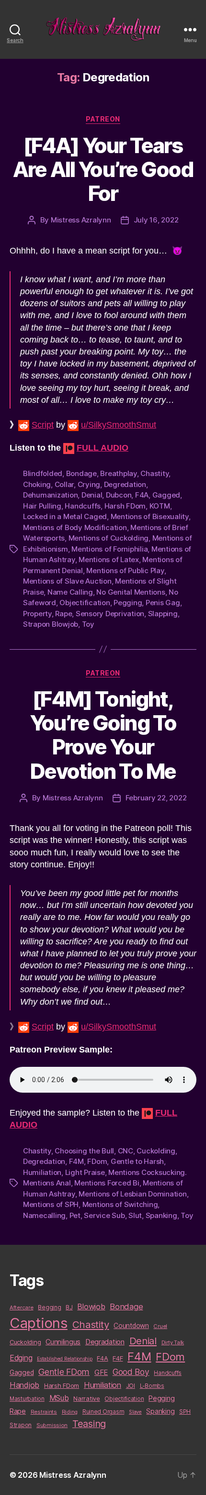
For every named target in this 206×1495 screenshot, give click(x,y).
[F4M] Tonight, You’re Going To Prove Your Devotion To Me (103, 735)
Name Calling (70, 592)
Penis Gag (163, 602)
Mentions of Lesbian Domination (132, 1193)
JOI (130, 1385)
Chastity (154, 473)
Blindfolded (42, 473)
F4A (142, 494)
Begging (49, 1307)
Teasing (89, 1423)
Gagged (166, 494)
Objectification (84, 602)
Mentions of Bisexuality (150, 516)
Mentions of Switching (120, 1204)
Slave (135, 1412)
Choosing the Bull (84, 1150)
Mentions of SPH (51, 1204)
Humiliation (42, 1172)
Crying (89, 484)
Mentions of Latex (109, 559)
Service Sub (104, 1215)
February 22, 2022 (156, 797)
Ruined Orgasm (103, 1411)
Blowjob (91, 1306)
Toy (88, 624)
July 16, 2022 (156, 219)
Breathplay (118, 473)
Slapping (163, 613)
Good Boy (131, 1372)
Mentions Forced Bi (106, 1182)
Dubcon (118, 494)
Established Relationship (64, 1359)
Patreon (103, 119)
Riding (70, 1411)
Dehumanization (50, 494)
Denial (91, 494)
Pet (74, 1215)
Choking (37, 484)
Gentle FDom (64, 1372)
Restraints (44, 1411)
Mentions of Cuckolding (109, 538)
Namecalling (44, 1215)
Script (43, 425)
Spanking (161, 1215)
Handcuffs (83, 505)
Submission (52, 1425)
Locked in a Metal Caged (65, 516)
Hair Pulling (42, 505)
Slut (135, 1215)
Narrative (86, 1398)
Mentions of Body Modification (75, 527)
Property (37, 613)
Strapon (21, 1425)
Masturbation (27, 1398)
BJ (69, 1307)
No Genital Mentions (130, 592)
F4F (118, 1358)
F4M (76, 1161)
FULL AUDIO (102, 448)
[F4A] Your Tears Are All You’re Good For (103, 169)
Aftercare (22, 1307)
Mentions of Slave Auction (67, 581)
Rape (63, 613)
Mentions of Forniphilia (109, 549)
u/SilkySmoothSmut (118, 425)
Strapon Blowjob (50, 624)
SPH (185, 1411)
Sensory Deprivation (110, 613)
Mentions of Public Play (125, 570)
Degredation (125, 484)
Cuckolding (156, 1150)
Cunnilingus (63, 1342)
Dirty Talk (172, 1342)
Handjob (24, 1385)
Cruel (160, 1326)
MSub (59, 1398)
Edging (21, 1357)
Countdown (131, 1325)
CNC (125, 1150)
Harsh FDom (125, 505)
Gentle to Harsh (137, 1161)
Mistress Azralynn (81, 219)
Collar (64, 484)
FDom (97, 1161)
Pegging (128, 602)
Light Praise (85, 1172)
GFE (101, 1372)
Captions (39, 1323)
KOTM (159, 505)
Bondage (81, 473)
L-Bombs (152, 1386)
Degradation (105, 1342)
